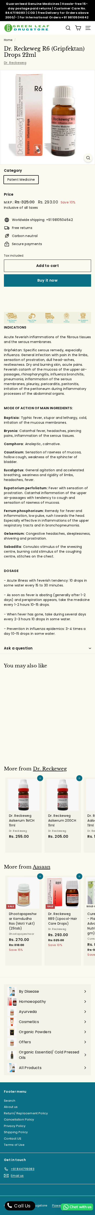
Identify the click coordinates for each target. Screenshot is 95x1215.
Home (8, 40)
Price (9, 194)
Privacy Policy (14, 1126)
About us (11, 1107)
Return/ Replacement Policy (26, 1113)
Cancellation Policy (19, 1119)
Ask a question (18, 648)
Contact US (12, 1138)
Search (9, 1100)
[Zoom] (88, 158)
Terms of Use (14, 1145)
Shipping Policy (16, 1132)
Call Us (22, 1206)
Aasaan (41, 867)
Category (13, 170)
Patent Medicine (21, 179)
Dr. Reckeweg (15, 62)
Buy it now (47, 280)
